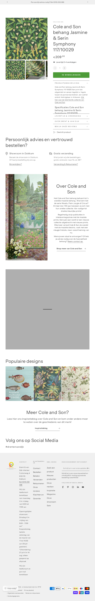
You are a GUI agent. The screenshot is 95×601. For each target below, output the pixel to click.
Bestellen (37, 472)
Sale (49, 505)
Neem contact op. (75, 241)
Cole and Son (58, 22)
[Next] (44, 38)
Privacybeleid (29, 590)
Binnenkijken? (15, 164)
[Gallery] (27, 49)
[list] (47, 160)
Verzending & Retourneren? (66, 164)
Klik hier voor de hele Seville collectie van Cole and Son (69, 99)
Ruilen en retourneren (33, 593)
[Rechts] (87, 2)
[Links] (7, 2)
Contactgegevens (14, 596)
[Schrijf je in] (88, 468)
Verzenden (38, 480)
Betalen (36, 476)
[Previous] (9, 38)
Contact (36, 468)
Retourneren (38, 483)
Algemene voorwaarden (16, 593)
